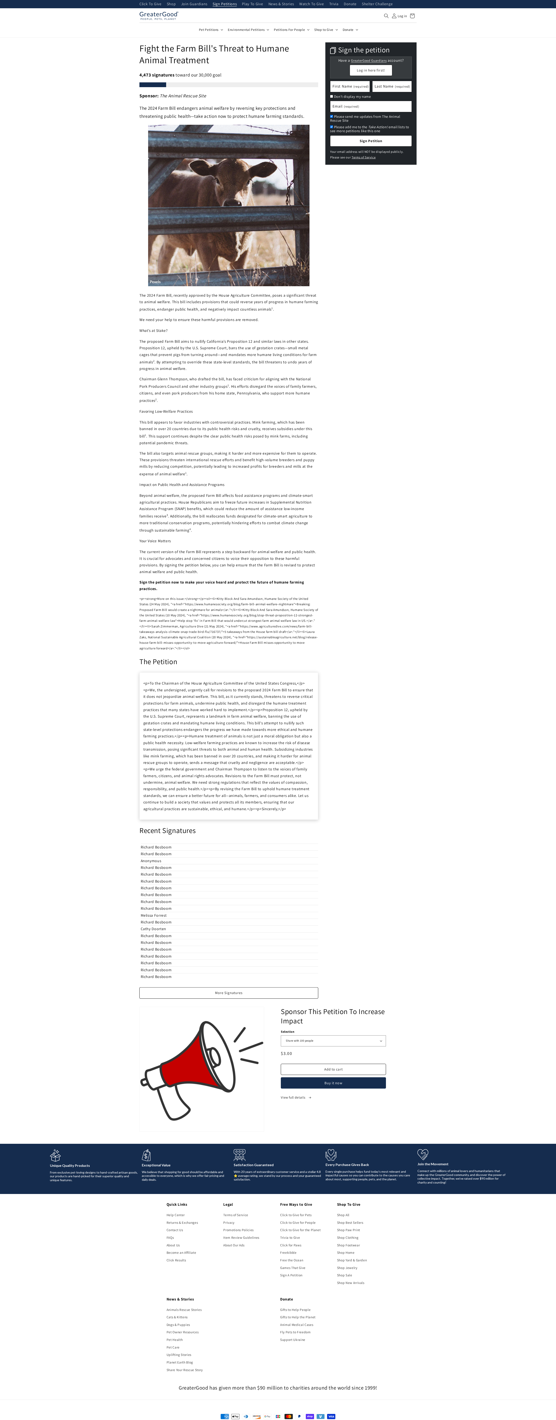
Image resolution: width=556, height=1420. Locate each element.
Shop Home (346, 1252)
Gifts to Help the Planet (298, 1317)
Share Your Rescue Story (185, 1370)
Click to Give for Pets (296, 1215)
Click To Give (150, 4)
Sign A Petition (291, 1275)
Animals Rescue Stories (184, 1309)
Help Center (176, 1215)
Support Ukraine (292, 1339)
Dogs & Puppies (178, 1324)
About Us (173, 1245)
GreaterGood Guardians (369, 60)
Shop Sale (344, 1275)
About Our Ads (234, 1245)
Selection (287, 1031)
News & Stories (281, 4)
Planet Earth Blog (180, 1362)
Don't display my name (352, 96)
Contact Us (175, 1230)
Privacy (229, 1222)
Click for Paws (290, 1245)
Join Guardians (194, 4)
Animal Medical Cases (296, 1324)
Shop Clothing (348, 1237)
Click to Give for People (298, 1222)
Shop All (343, 1215)
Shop (171, 4)
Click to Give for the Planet (300, 1230)
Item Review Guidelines (241, 1237)
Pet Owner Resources (183, 1332)
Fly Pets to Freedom (295, 1332)
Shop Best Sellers (350, 1222)
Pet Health (175, 1339)
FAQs (170, 1237)
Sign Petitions (225, 4)
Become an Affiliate (181, 1252)
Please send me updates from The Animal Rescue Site (365, 118)
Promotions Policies (238, 1230)
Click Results (176, 1260)
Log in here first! (371, 70)
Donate (350, 4)
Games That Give (293, 1267)
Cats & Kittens (177, 1317)
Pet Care (173, 1347)
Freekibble (288, 1252)
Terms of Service (364, 157)
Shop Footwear (348, 1245)
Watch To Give (311, 4)
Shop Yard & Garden (352, 1260)
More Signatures (229, 992)
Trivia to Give (290, 1237)
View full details (293, 1097)
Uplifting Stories (179, 1354)
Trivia (334, 4)
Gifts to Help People (295, 1309)
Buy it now (333, 1083)
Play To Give (252, 4)
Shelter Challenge (377, 4)
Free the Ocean (291, 1260)
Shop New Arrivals (350, 1282)
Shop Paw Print (348, 1230)
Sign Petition (371, 140)
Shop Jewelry (347, 1267)
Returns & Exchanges (182, 1222)
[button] (386, 15)
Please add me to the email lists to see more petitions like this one (369, 128)
